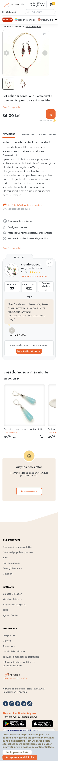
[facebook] (5, 703)
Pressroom (9, 646)
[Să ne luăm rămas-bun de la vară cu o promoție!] (7, 20)
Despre (29, 296)
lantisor (48, 232)
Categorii (8, 573)
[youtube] (23, 703)
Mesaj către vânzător (29, 351)
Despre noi (9, 635)
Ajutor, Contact (11, 615)
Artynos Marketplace (14, 604)
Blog (5, 557)
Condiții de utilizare (14, 651)
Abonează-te (29, 491)
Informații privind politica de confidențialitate (28, 747)
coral (40, 232)
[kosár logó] (51, 4)
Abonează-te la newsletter (17, 547)
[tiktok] (29, 703)
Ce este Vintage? (12, 594)
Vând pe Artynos (12, 599)
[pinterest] (17, 703)
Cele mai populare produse (18, 552)
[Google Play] (14, 723)
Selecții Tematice (12, 568)
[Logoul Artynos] (11, 4)
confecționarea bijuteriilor (33, 238)
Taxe (5, 609)
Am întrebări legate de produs (24, 205)
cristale (32, 232)
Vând (23, 4)
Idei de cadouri (11, 563)
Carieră (7, 640)
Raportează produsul (18, 208)
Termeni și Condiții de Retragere (21, 656)
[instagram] (11, 703)
